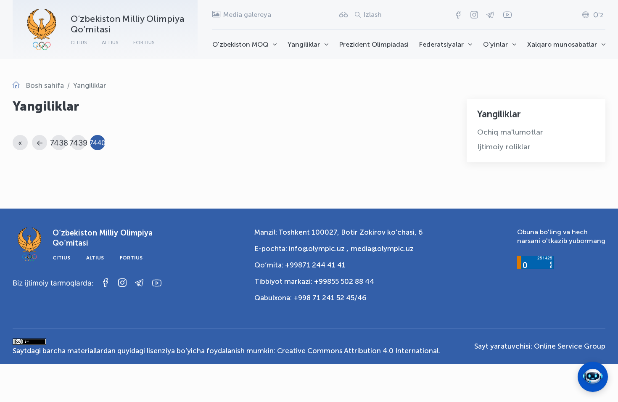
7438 (59, 142)
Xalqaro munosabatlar (562, 44)
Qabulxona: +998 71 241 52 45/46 (310, 298)
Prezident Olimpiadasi (374, 44)
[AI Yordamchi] (593, 377)
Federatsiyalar (441, 44)
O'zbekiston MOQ (240, 44)
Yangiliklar (304, 44)
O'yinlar (495, 44)
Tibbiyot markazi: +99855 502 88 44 (314, 281)
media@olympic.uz (382, 248)
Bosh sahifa (45, 85)
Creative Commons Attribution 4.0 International (357, 350)
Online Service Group (569, 346)
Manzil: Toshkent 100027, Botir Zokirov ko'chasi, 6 (338, 232)
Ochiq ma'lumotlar (510, 132)
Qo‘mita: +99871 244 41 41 (300, 265)
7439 (78, 142)
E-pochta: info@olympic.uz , (301, 248)
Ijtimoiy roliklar (504, 146)
